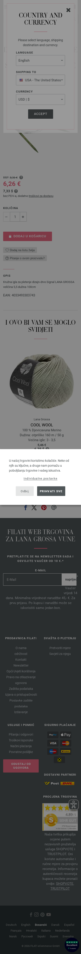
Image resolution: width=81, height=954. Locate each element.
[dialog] (40, 477)
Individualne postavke (40, 478)
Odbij (25, 491)
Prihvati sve (51, 491)
